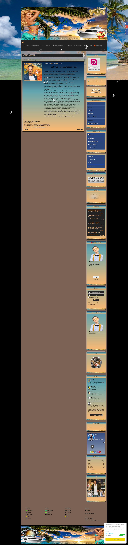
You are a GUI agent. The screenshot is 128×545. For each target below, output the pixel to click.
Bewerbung (91, 138)
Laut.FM (90, 110)
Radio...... (89, 510)
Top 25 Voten (78, 45)
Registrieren (36, 45)
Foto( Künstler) (93, 123)
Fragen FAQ (29, 510)
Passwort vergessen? (93, 302)
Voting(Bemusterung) (59, 45)
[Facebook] (80, 129)
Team (42, 45)
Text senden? (93, 415)
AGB (89, 162)
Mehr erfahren (109, 533)
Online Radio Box (92, 116)
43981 (26, 129)
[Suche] (101, 49)
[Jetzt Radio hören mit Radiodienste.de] (94, 64)
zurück (26, 55)
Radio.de (90, 107)
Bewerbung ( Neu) (93, 141)
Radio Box (90, 113)
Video (70, 45)
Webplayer (96, 279)
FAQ (85, 45)
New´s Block (32, 55)
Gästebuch (92, 147)
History (100, 415)
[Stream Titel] (91, 451)
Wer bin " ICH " (93, 144)
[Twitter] (82, 129)
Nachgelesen (91, 103)
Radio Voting (99, 45)
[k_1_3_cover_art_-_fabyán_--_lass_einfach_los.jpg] (96, 487)
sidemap (29, 512)
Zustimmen (115, 539)
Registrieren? (92, 304)
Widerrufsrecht (91, 166)
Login (90, 45)
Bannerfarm (49, 514)
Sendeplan (48, 45)
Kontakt (27, 45)
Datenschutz (91, 159)
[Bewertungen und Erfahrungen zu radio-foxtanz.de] (95, 81)
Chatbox (29, 518)
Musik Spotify (50, 510)
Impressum (90, 156)
